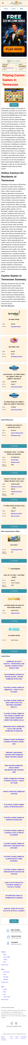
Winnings (5, 979)
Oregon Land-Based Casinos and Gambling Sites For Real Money (14, 755)
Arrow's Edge (6, 957)
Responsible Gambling (24, 1037)
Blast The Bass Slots (6, 68)
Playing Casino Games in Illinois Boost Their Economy (14, 859)
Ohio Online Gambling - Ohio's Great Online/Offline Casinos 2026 (14, 769)
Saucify (5, 959)
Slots (4, 974)
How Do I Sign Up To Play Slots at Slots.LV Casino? (14, 910)
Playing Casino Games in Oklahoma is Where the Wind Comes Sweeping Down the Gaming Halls (14, 717)
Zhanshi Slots (14, 459)
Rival (4, 962)
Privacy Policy (17, 1037)
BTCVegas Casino (16, 435)
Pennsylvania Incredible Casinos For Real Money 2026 (14, 742)
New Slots (5, 977)
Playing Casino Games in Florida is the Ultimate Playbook (14, 833)
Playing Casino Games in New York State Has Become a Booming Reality (14, 704)
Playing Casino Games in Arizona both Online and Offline (14, 872)
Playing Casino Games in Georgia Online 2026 (14, 819)
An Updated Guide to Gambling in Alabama (14, 897)
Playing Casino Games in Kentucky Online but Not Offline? (14, 846)
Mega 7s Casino (15, 516)
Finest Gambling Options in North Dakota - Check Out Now (14, 781)
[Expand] (2, 989)
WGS (4, 954)
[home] (16, 4)
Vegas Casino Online (16, 386)
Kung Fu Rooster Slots (17, 432)
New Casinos (6, 972)
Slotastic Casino (15, 613)
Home (6, 9)
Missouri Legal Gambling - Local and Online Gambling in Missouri (14, 729)
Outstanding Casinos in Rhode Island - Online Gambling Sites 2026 (14, 677)
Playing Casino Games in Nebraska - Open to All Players (14, 690)
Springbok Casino (16, 326)
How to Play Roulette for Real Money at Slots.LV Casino (14, 885)
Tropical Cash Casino (16, 549)
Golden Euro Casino (16, 491)
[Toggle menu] (2, 3)
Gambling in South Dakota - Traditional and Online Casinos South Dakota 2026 (14, 665)
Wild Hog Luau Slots (16, 486)
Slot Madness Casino (16, 356)
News (14, 9)
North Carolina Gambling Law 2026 (14, 793)
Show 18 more (4, 999)
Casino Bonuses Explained (3, 1038)
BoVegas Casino (15, 462)
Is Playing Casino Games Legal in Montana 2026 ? (14, 806)
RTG (4, 994)
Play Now (14, 105)
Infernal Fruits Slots (23, 68)
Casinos (3, 951)
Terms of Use (11, 1037)
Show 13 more (4, 964)
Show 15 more (4, 982)
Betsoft (5, 989)
